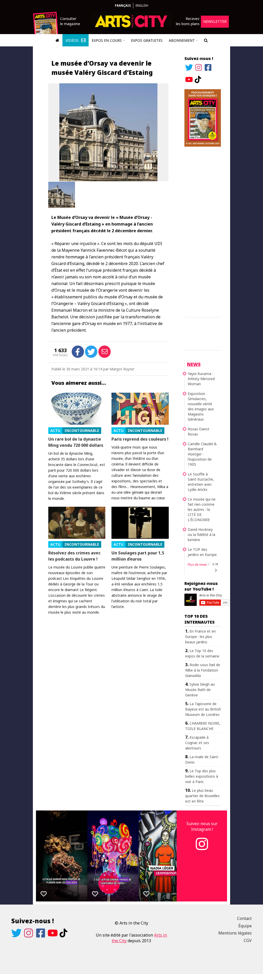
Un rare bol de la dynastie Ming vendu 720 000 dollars (75, 442)
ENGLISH (142, 5)
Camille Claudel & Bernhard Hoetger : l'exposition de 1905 (202, 454)
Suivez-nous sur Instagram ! (202, 826)
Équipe (245, 926)
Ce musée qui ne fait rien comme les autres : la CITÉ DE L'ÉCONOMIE (201, 509)
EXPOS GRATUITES (147, 40)
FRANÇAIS (123, 5)
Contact (244, 918)
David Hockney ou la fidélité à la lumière (201, 534)
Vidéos (72, 40)
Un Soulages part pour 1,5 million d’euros (137, 556)
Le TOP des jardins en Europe (202, 552)
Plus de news (197, 564)
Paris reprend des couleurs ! (139, 439)
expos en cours (107, 40)
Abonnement (182, 40)
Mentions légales (235, 933)
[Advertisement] (202, 231)
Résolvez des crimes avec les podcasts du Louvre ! (74, 556)
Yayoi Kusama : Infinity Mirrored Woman (201, 378)
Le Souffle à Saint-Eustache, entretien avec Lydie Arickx (201, 482)
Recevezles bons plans (188, 21)
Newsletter (215, 21)
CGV (248, 940)
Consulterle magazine (70, 21)
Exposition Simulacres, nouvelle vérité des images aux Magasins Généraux (201, 406)
